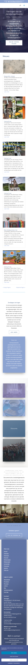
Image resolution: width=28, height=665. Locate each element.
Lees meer (6, 91)
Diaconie (6, 557)
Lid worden (6, 564)
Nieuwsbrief (7, 579)
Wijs (5, 588)
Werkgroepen (7, 560)
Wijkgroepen (7, 562)
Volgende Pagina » (20, 287)
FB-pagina (6, 581)
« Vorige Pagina (6, 287)
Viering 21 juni (7, 158)
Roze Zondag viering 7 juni (10, 230)
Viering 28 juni (7, 121)
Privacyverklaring (16, 663)
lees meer (14, 332)
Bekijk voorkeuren (14, 660)
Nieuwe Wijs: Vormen (9, 76)
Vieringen (6, 553)
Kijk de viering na (14, 535)
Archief (5, 551)
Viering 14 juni (7, 193)
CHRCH (6, 586)
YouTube (6, 592)
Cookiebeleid (10, 663)
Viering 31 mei (7, 267)
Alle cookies (14, 652)
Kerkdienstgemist (8, 590)
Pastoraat (6, 555)
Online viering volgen (14, 42)
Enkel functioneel (14, 656)
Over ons (6, 570)
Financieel (6, 566)
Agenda (6, 568)
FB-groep (6, 584)
